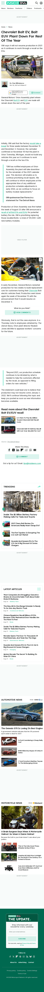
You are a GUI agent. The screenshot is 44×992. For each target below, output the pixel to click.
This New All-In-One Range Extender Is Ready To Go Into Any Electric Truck (22, 607)
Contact (31, 962)
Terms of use (22, 973)
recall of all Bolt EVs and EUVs (14, 212)
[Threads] (34, 957)
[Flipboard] (17, 957)
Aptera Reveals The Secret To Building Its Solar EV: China (20, 655)
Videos (29, 8)
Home (3, 27)
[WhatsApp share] (30, 450)
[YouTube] (24, 957)
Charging (13, 649)
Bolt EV (17, 100)
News (3, 8)
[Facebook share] (9, 450)
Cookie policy (21, 970)
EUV (26, 100)
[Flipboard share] (22, 450)
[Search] (36, 3)
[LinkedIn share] (17, 450)
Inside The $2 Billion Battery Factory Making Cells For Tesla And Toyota (22, 628)
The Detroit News (13, 442)
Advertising (22, 962)
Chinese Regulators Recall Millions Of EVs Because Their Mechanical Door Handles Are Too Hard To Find (21, 617)
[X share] (13, 450)
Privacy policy (11, 970)
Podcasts (38, 8)
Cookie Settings (32, 970)
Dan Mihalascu (18, 83)
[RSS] (27, 957)
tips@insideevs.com (32, 463)
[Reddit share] (26, 450)
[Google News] (20, 957)
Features (18, 8)
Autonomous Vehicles (17, 640)
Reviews (10, 8)
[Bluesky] (30, 957)
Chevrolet (33, 291)
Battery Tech (14, 601)
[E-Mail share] (35, 450)
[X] (13, 957)
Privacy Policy (26, 943)
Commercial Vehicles (17, 610)
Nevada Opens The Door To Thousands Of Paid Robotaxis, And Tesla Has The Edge (21, 637)
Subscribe (22, 939)
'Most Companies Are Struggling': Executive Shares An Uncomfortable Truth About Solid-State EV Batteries (22, 597)
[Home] (16, 3)
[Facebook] (10, 957)
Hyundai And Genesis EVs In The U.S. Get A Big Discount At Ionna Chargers (21, 646)
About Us (13, 962)
